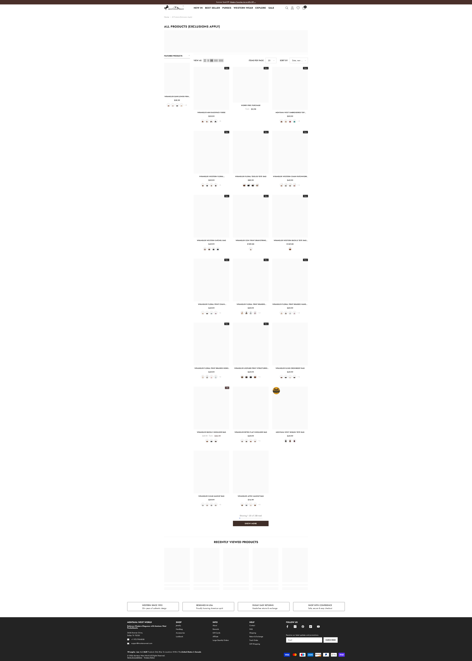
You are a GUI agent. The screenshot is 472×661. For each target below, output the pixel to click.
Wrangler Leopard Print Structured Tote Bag (250, 368)
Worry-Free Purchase (250, 105)
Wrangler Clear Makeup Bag (211, 496)
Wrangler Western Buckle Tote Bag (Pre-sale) (290, 240)
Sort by (284, 60)
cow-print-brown (255, 441)
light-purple (255, 313)
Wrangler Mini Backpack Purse (211, 112)
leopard (242, 377)
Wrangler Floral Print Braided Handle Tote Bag (290, 304)
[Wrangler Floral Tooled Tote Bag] (251, 152)
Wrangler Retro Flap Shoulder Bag (251, 432)
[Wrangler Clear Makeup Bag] (211, 472)
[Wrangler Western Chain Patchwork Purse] (290, 152)
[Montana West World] (236, 41)
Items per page (256, 60)
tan (181, 105)
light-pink (294, 441)
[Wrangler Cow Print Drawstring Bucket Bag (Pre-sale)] (251, 216)
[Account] (292, 7)
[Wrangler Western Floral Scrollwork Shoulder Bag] (211, 152)
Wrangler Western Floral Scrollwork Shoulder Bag (211, 176)
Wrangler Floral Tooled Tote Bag (250, 176)
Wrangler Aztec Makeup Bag (251, 496)
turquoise (294, 121)
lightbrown (255, 504)
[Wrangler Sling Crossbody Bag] (290, 344)
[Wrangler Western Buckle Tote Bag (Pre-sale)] (290, 216)
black (177, 105)
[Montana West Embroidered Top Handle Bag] (290, 88)
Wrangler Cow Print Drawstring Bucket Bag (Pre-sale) (251, 240)
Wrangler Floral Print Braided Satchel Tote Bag (251, 304)
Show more (251, 523)
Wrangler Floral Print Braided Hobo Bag (211, 368)
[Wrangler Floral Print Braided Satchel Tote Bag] (251, 280)
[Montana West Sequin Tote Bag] (290, 408)
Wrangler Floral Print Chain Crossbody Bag (211, 304)
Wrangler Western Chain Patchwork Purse (290, 176)
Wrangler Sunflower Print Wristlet (177, 96)
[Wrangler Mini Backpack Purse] (211, 88)
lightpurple (216, 313)
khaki (173, 105)
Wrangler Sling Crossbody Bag (290, 368)
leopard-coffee (246, 377)
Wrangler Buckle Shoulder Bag (211, 432)
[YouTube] (318, 627)
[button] (204, 60)
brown (168, 105)
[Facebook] (287, 627)
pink (211, 377)
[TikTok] (311, 627)
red (290, 121)
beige (290, 377)
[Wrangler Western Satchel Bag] (211, 216)
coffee (211, 121)
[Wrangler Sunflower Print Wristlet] (177, 78)
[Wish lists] (298, 7)
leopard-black (211, 504)
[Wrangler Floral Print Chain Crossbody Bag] (211, 280)
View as (197, 60)
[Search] (287, 7)
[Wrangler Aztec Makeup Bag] (251, 472)
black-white (203, 504)
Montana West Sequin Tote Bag (290, 432)
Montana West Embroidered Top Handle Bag (290, 112)
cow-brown (205, 249)
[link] (177, 585)
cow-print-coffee (242, 441)
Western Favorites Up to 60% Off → (243, 2)
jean (218, 249)
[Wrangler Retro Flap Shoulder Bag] (251, 408)
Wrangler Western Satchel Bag (211, 240)
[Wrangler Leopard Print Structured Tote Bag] (251, 344)
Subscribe (330, 640)
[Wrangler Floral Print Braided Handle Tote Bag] (290, 280)
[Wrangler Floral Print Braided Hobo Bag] (211, 344)
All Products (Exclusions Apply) (182, 17)
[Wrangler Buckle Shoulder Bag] (211, 408)
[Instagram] (295, 627)
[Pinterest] (303, 627)
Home (166, 17)
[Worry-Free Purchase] (251, 85)
